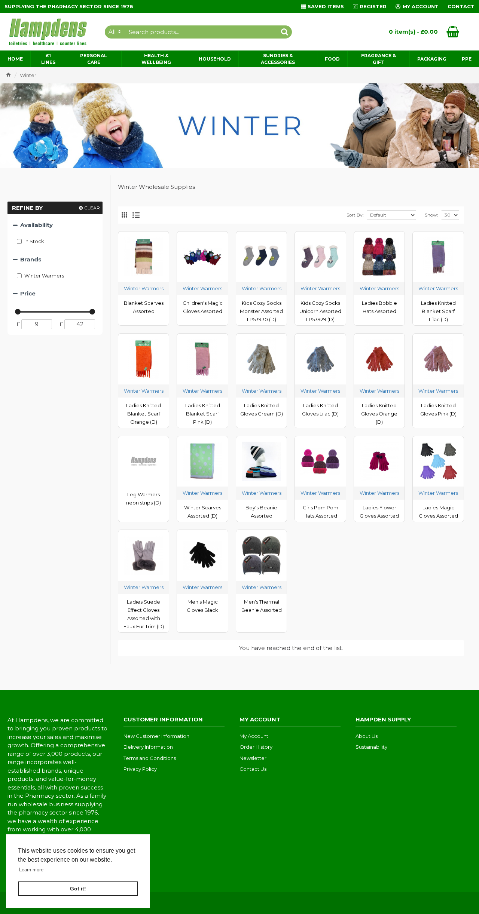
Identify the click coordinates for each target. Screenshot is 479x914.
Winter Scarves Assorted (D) (202, 511)
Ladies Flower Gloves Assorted (379, 511)
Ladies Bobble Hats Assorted (379, 307)
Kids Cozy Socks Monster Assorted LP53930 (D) (261, 311)
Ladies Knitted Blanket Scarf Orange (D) (143, 413)
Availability (36, 224)
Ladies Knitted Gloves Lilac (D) (320, 409)
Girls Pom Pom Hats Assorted (320, 511)
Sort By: (355, 215)
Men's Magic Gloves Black (202, 606)
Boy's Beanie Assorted (261, 511)
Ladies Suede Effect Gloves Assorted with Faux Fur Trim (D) (143, 614)
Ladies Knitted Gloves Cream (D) (261, 409)
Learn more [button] (31, 869)
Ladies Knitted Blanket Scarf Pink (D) (202, 413)
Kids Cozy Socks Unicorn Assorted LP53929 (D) (320, 311)
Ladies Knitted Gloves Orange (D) (379, 413)
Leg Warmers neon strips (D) (143, 498)
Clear (92, 208)
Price (28, 293)
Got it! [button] (78, 889)
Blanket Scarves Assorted (144, 307)
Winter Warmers (144, 288)
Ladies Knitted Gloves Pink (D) (438, 409)
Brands (31, 259)
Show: (431, 215)
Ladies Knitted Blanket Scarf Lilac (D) (438, 311)
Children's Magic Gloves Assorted (203, 307)
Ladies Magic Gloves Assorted (438, 511)
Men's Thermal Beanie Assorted (261, 606)
